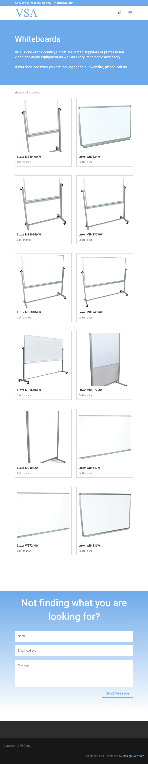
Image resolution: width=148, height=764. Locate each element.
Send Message (117, 693)
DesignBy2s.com (133, 756)
